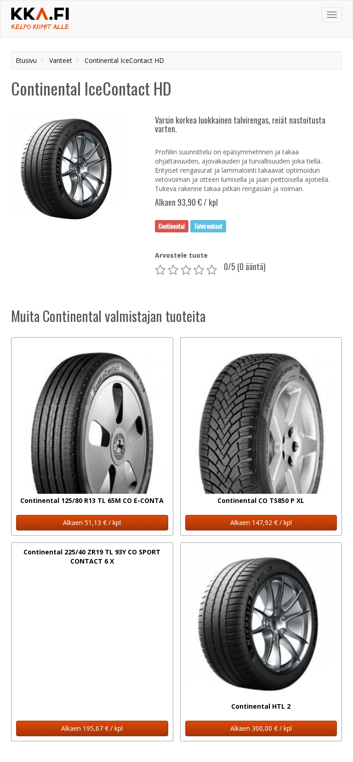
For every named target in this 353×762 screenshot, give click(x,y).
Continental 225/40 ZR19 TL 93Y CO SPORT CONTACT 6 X (91, 556)
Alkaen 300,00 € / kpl (261, 728)
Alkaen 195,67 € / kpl (92, 728)
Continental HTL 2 (260, 706)
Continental (172, 226)
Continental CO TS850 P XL (260, 500)
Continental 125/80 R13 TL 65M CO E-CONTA (92, 500)
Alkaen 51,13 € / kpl (92, 522)
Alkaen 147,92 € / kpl (261, 522)
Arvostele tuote (181, 255)
